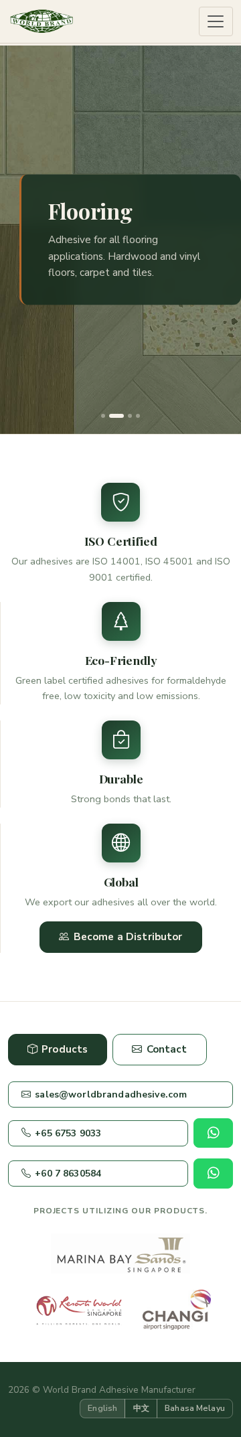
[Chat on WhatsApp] (213, 1133)
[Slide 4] (138, 416)
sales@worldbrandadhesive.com (111, 1094)
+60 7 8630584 (68, 1173)
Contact (167, 1049)
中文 (141, 1408)
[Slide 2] (111, 416)
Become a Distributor (128, 936)
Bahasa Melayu (195, 1408)
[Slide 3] (124, 416)
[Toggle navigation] (216, 22)
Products (65, 1049)
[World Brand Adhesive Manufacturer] (41, 21)
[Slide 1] (103, 416)
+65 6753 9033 (68, 1133)
